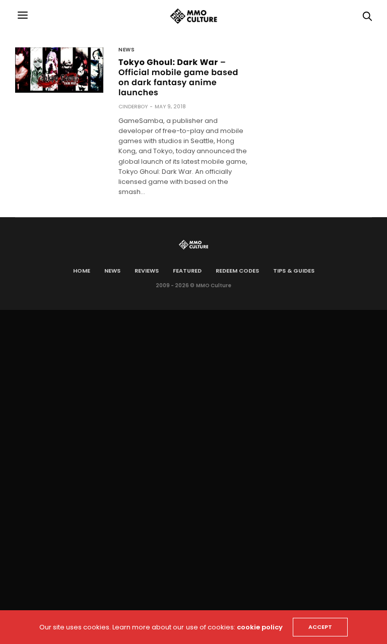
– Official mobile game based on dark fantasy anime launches (178, 77)
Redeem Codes (237, 271)
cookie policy (260, 627)
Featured (187, 271)
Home (81, 271)
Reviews (147, 271)
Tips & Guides (293, 271)
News (126, 49)
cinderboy (133, 106)
